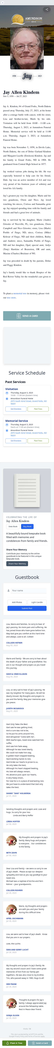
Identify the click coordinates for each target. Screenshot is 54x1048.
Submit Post (27, 608)
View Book (13, 526)
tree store (11, 297)
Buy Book (27, 526)
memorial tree (19, 293)
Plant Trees (38, 409)
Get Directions (16, 409)
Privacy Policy (20, 1036)
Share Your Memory (17, 563)
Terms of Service (34, 1036)
